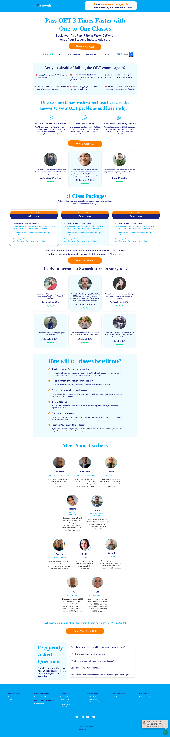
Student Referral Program (42, 697)
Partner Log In (39, 703)
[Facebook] (77, 717)
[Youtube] (87, 717)
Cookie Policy (65, 702)
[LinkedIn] (93, 717)
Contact (10, 699)
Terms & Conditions (67, 697)
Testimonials (12, 697)
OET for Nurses (92, 699)
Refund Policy (65, 704)
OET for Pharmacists (93, 702)
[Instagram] (82, 717)
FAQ (9, 702)
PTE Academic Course (146, 697)
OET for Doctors (92, 697)
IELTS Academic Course (121, 697)
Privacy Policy (65, 699)
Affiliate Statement (66, 707)
